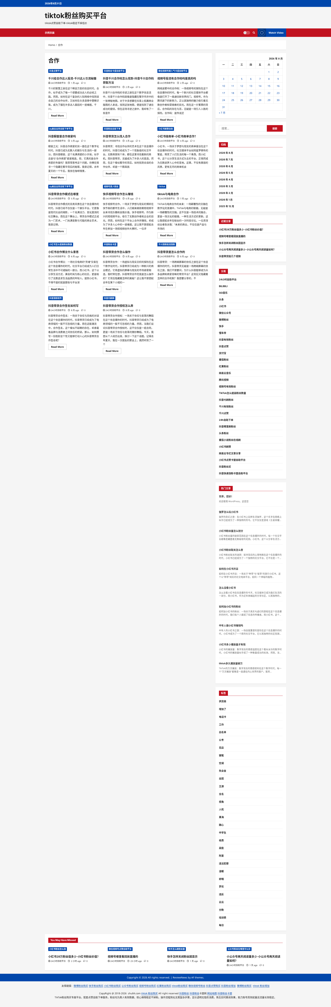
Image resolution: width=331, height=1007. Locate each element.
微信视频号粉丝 (196, 985)
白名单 (222, 732)
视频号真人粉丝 (111, 186)
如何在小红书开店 (228, 568)
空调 (221, 763)
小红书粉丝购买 (112, 985)
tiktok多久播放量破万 (231, 663)
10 (223, 86)
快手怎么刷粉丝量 (176, 949)
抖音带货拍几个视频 (230, 256)
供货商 (222, 701)
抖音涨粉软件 (55, 298)
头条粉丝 (224, 433)
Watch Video (276, 32)
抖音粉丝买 (225, 466)
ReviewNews (180, 977)
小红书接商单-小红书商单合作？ (177, 136)
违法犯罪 (224, 863)
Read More (59, 116)
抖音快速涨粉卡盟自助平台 (233, 473)
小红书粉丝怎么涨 (57, 949)
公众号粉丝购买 (130, 985)
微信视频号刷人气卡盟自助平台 (172, 70)
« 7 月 (222, 112)
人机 (221, 809)
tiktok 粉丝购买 (149, 993)
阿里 (221, 855)
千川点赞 (224, 413)
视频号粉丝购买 (147, 985)
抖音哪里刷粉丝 (227, 426)
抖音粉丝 (184, 993)
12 (241, 86)
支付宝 (222, 353)
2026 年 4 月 (226, 179)
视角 (221, 801)
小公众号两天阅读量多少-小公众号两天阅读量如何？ (247, 249)
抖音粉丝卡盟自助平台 (114, 70)
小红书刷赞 (225, 446)
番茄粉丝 (224, 359)
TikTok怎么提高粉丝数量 (232, 392)
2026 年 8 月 (226, 152)
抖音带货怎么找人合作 (117, 136)
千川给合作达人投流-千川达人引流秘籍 (72, 78)
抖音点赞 (224, 346)
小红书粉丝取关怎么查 (231, 549)
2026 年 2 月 (226, 192)
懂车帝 (222, 332)
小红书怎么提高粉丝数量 (60, 244)
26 (241, 100)
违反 (221, 894)
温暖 (221, 871)
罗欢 (221, 886)
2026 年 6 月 (226, 166)
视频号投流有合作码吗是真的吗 (176, 78)
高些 (221, 847)
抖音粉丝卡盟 (110, 244)
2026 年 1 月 (226, 199)
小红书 (222, 306)
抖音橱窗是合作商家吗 (62, 136)
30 (278, 100)
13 (250, 86)
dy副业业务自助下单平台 (61, 128)
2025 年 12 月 (226, 206)
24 (223, 100)
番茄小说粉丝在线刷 (230, 439)
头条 (221, 299)
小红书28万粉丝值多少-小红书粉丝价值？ (241, 229)
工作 (221, 724)
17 (223, 93)
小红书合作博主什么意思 (63, 252)
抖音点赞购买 (213, 985)
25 (232, 100)
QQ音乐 (223, 292)
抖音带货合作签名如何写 (63, 305)
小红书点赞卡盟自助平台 (232, 459)
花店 (221, 747)
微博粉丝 (224, 319)
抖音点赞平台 (55, 70)
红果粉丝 (224, 366)
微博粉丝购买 (81, 985)
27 (250, 100)
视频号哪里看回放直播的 (232, 236)
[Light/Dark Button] (246, 32)
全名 (221, 793)
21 (260, 93)
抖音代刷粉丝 (226, 399)
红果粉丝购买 (164, 985)
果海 (221, 817)
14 (260, 86)
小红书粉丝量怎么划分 (231, 530)
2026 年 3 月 (226, 186)
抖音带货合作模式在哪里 (63, 194)
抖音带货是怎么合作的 (171, 252)
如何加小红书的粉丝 (230, 606)
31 (223, 107)
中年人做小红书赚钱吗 (231, 625)
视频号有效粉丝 (227, 386)
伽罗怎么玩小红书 (228, 511)
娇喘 (221, 878)
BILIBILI (223, 286)
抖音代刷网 (109, 298)
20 (250, 93)
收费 (221, 840)
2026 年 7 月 (226, 159)
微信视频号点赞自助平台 (120, 949)
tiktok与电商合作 (168, 194)
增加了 (222, 709)
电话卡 (222, 716)
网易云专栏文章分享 (230, 453)
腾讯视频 (224, 379)
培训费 (222, 917)
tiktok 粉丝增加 (261, 985)
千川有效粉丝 (226, 406)
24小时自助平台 (58, 83)
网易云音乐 (225, 373)
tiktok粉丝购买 (180, 985)
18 (232, 93)
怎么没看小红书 (227, 587)
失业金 (222, 770)
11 (232, 86)
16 (278, 86)
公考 (221, 739)
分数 (221, 909)
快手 (221, 326)
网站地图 (212, 993)
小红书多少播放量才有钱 (232, 644)
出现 (221, 778)
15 (269, 86)
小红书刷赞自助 (165, 128)
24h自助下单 (226, 419)
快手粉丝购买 (96, 985)
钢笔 (221, 755)
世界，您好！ (226, 496)
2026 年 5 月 (226, 172)
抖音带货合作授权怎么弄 (118, 305)
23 (278, 93)
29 (269, 100)
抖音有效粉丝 (226, 339)
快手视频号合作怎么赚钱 (118, 194)
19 (241, 93)
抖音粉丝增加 (228, 985)
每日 (221, 925)
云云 (221, 902)
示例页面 (49, 32)
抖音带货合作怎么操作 (117, 252)
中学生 (222, 832)
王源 (221, 786)
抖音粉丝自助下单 (112, 128)
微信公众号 (225, 312)
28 (260, 100)
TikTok (161, 186)
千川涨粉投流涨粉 (166, 244)
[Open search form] (254, 32)
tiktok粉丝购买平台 (76, 15)
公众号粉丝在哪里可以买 (239, 949)
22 (269, 93)
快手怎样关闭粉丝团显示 (232, 242)
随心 (221, 824)
